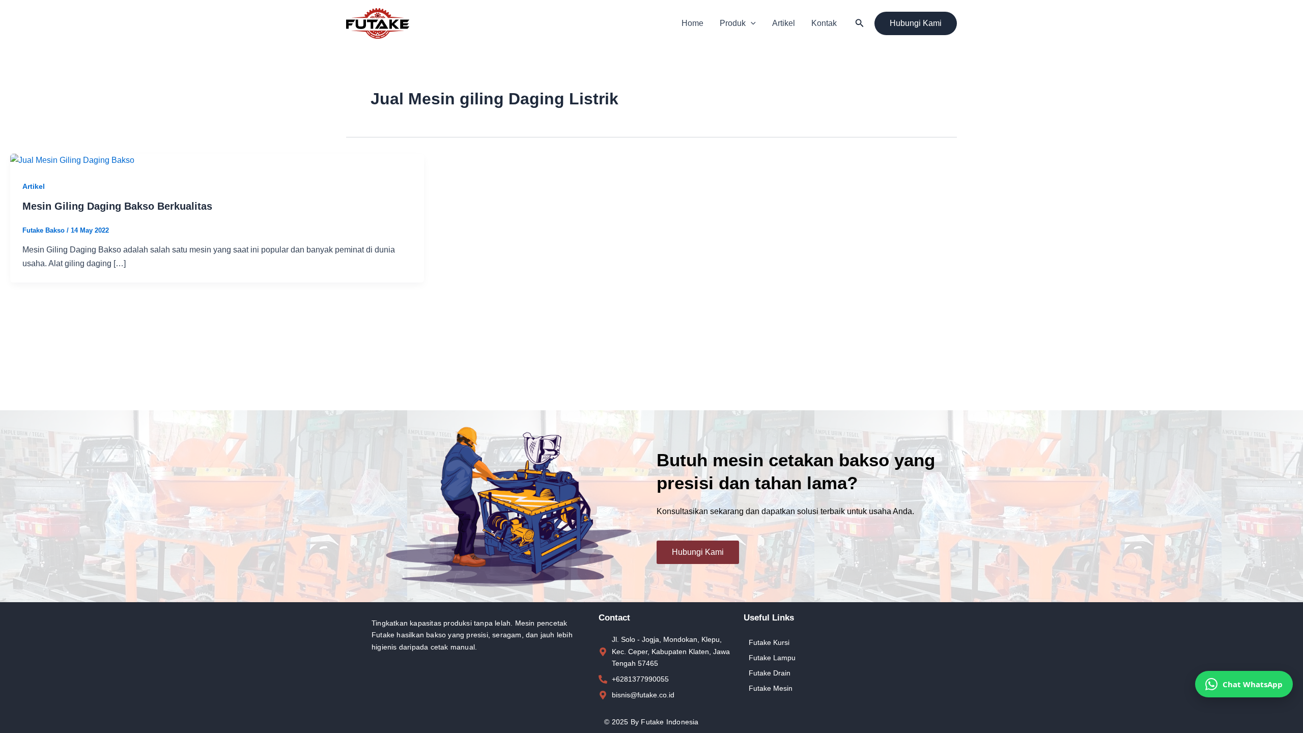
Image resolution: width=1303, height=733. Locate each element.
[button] (751, 23)
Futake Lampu (772, 658)
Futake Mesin (770, 688)
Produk (733, 23)
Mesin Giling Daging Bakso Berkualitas (117, 206)
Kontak (824, 23)
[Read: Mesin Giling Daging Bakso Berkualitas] (72, 160)
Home (692, 23)
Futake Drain (769, 673)
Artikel (783, 23)
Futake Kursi (769, 642)
